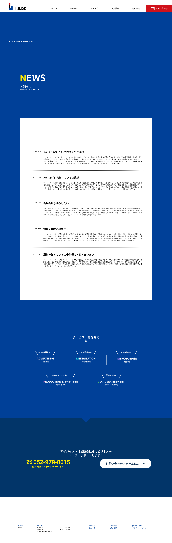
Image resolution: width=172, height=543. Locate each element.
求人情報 (115, 8)
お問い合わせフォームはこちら (126, 463)
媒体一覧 (92, 528)
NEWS (20, 527)
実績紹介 (74, 8)
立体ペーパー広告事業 (44, 531)
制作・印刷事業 (65, 529)
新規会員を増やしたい (56, 203)
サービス (53, 8)
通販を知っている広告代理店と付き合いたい (68, 254)
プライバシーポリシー (140, 528)
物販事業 (40, 529)
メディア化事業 (65, 528)
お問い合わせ (137, 526)
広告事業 (40, 528)
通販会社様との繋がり (56, 229)
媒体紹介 (95, 8)
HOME (20, 526)
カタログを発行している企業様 (61, 177)
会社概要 (136, 8)
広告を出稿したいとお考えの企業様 (63, 152)
